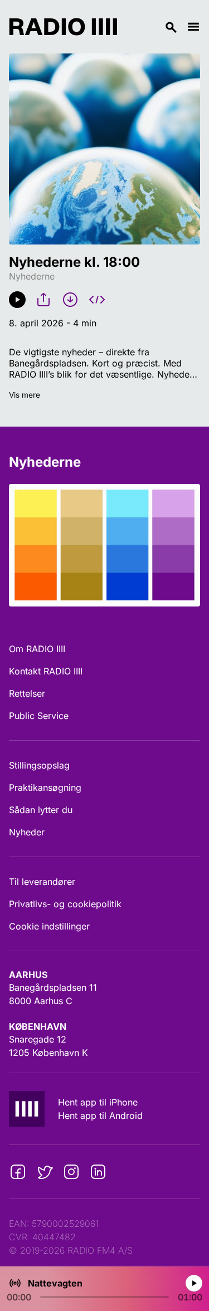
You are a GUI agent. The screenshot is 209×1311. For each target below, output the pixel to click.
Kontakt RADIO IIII (45, 671)
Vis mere (24, 394)
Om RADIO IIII (37, 648)
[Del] (43, 300)
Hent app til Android (100, 1115)
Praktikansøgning (45, 787)
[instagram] (71, 1172)
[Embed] (97, 300)
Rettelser (27, 693)
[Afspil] (17, 299)
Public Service (39, 715)
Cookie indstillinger (49, 926)
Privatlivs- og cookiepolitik (65, 903)
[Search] (152, 27)
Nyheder (27, 832)
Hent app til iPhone (98, 1102)
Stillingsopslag (39, 765)
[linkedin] (98, 1172)
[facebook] (18, 1172)
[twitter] (45, 1172)
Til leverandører (42, 881)
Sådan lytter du (40, 809)
